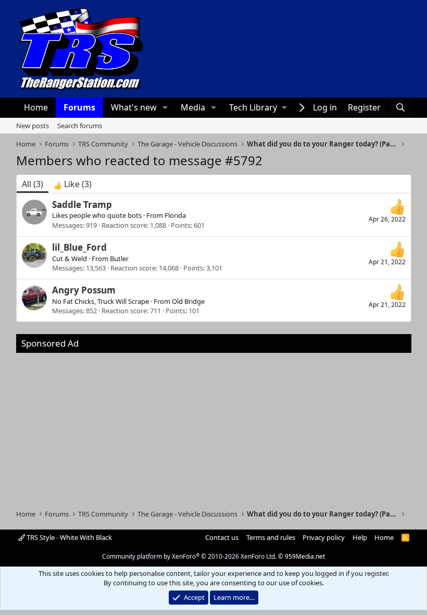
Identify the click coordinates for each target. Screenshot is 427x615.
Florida (175, 215)
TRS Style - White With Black (68, 537)
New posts (32, 125)
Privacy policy (324, 537)
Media (193, 107)
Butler (119, 258)
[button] (164, 107)
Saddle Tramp (82, 205)
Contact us (221, 537)
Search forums (79, 125)
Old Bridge (188, 301)
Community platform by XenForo (189, 556)
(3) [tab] (32, 184)
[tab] (72, 184)
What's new (134, 107)
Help (360, 537)
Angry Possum (84, 290)
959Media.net (305, 556)
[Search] (400, 107)
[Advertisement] (213, 426)
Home (36, 107)
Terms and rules (270, 537)
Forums (79, 107)
